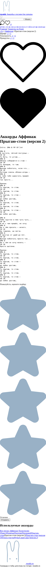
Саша (21, 538)
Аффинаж (9, 31)
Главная (3, 29)
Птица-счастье (8, 538)
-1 (8, 33)
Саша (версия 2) (31, 538)
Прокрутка (4, 38)
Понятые (10, 533)
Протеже (18, 533)
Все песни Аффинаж (9, 531)
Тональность (5, 36)
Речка (16, 538)
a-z (44, 27)
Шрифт (3, 33)
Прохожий (26, 533)
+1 (10, 33)
